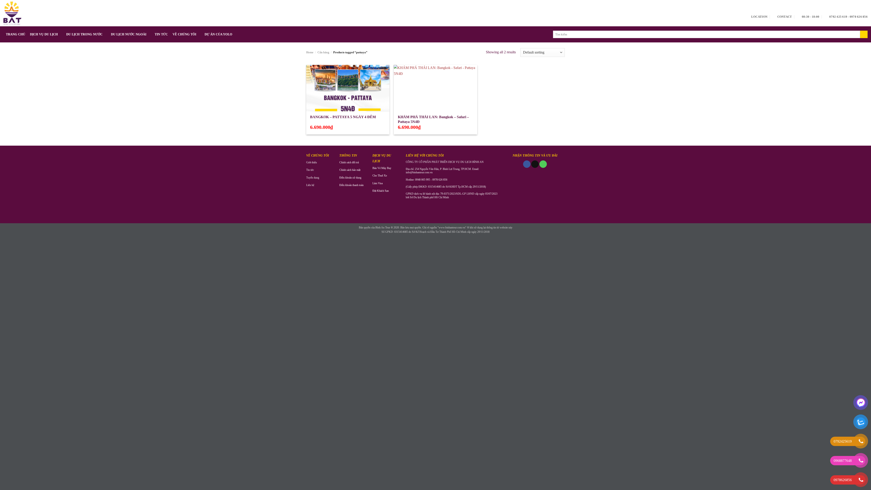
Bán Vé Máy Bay (381, 168)
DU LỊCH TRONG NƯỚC (84, 34)
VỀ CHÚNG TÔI (184, 34)
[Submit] (864, 34)
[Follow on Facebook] (527, 164)
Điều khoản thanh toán (351, 185)
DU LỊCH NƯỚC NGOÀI (128, 34)
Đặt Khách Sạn (380, 190)
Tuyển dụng (312, 177)
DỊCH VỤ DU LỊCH (44, 34)
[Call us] (543, 164)
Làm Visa (377, 183)
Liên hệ (310, 185)
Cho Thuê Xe (379, 175)
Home (309, 52)
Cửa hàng (323, 52)
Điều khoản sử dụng (350, 177)
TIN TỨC (161, 34)
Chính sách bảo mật (349, 170)
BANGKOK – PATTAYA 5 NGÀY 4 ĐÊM (343, 117)
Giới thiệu (311, 162)
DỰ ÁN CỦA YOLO (218, 34)
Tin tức (310, 170)
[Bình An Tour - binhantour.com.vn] (12, 13)
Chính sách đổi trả (349, 162)
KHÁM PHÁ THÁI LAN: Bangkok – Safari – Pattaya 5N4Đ (433, 119)
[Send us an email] (535, 164)
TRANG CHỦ (15, 34)
